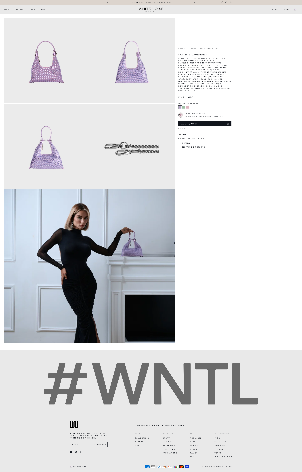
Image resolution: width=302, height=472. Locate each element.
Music (193, 456)
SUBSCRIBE (100, 444)
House (194, 449)
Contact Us (221, 442)
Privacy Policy (223, 456)
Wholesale (169, 449)
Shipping (219, 445)
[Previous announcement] (107, 2)
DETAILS (186, 143)
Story (166, 438)
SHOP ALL (183, 48)
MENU (6, 9)
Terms (218, 453)
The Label (195, 438)
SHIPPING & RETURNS (193, 147)
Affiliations (170, 453)
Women (139, 442)
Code (193, 442)
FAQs (217, 438)
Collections (142, 438)
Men (137, 445)
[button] (222, 2)
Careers (167, 442)
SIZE (184, 134)
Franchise (169, 445)
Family (194, 453)
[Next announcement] (194, 2)
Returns (219, 449)
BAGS (193, 48)
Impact (194, 445)
